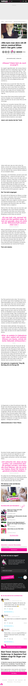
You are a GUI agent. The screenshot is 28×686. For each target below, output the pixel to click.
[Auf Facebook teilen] (3, 52)
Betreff (2, 567)
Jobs (16, 680)
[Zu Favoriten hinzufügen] (14, 52)
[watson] (4, 1)
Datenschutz (10, 681)
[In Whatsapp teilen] (6, 52)
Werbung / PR (11, 680)
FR (23, 1)
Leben (2, 21)
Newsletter (4, 680)
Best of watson (9, 21)
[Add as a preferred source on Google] (19, 52)
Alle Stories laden (14, 535)
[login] (2, 684)
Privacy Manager (17, 681)
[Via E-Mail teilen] (8, 52)
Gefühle (17, 540)
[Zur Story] (14, 663)
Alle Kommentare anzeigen (14, 647)
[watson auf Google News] (24, 52)
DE (20, 1)
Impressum (20, 680)
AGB (25, 680)
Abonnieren (14, 549)
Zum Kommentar (8, 611)
